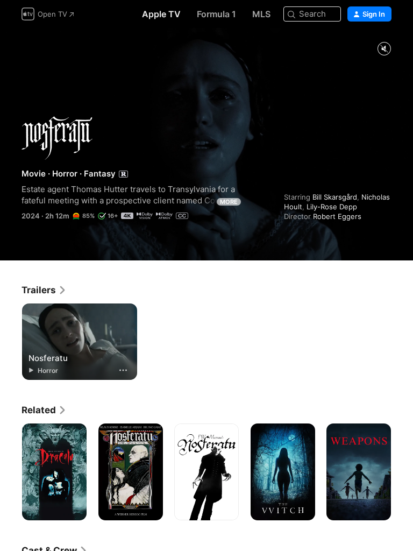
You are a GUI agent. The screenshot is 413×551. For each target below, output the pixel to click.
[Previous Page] (10, 472)
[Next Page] (402, 472)
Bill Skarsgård (334, 197)
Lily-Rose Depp (332, 206)
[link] (44, 290)
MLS (261, 14)
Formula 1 (216, 14)
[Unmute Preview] (383, 49)
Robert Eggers (337, 216)
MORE (229, 202)
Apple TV (161, 14)
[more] (123, 370)
